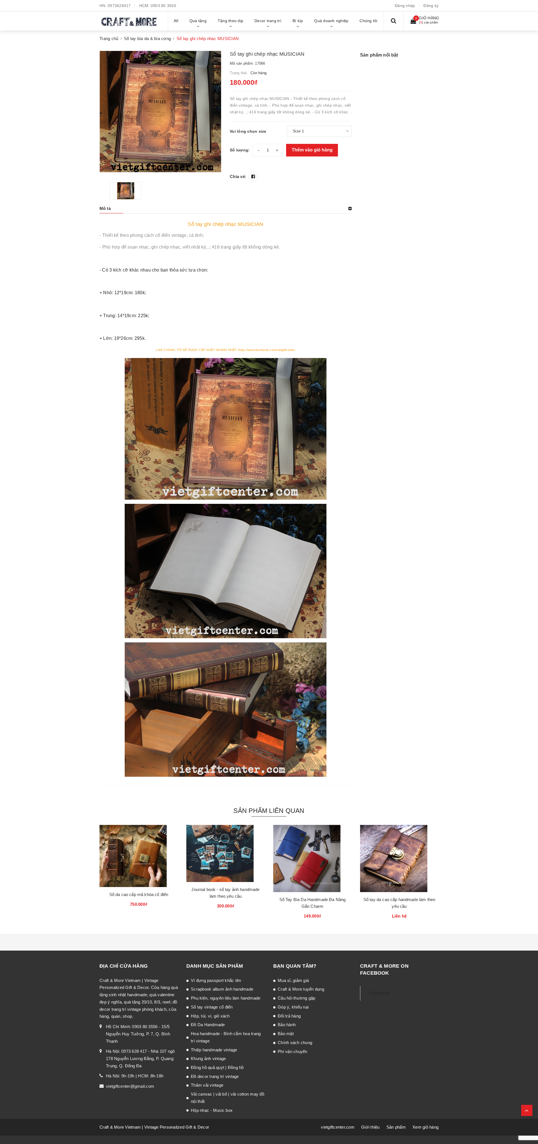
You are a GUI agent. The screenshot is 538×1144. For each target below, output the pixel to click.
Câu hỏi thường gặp (297, 998)
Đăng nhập (405, 5)
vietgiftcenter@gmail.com (130, 1086)
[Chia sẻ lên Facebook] (253, 176)
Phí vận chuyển (292, 1051)
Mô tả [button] (105, 208)
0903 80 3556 (163, 5)
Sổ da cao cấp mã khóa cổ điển (138, 894)
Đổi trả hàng (289, 1016)
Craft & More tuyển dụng (301, 989)
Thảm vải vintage (207, 1085)
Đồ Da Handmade (208, 1024)
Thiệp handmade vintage (214, 1049)
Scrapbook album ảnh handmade (222, 989)
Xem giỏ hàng (425, 1127)
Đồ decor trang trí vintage (215, 1076)
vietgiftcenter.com (337, 1127)
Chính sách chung (295, 1042)
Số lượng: (240, 150)
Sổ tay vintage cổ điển (212, 1007)
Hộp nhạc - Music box (212, 1110)
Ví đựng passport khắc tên (216, 980)
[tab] (225, 208)
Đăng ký (431, 5)
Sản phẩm (396, 1127)
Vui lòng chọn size (248, 131)
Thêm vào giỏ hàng (312, 150)
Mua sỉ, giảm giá (293, 980)
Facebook (379, 993)
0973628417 (119, 5)
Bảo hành (287, 1024)
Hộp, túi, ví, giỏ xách (210, 1016)
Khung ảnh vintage (208, 1058)
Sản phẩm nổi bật (379, 55)
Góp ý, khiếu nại (293, 1007)
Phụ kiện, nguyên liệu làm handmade (226, 998)
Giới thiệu (370, 1127)
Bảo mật (286, 1033)
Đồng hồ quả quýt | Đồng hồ (217, 1067)
